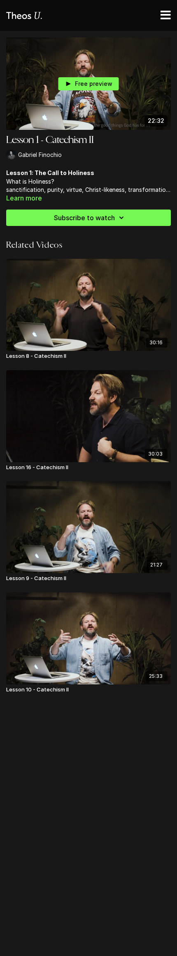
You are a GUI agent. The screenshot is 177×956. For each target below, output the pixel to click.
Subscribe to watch (84, 218)
